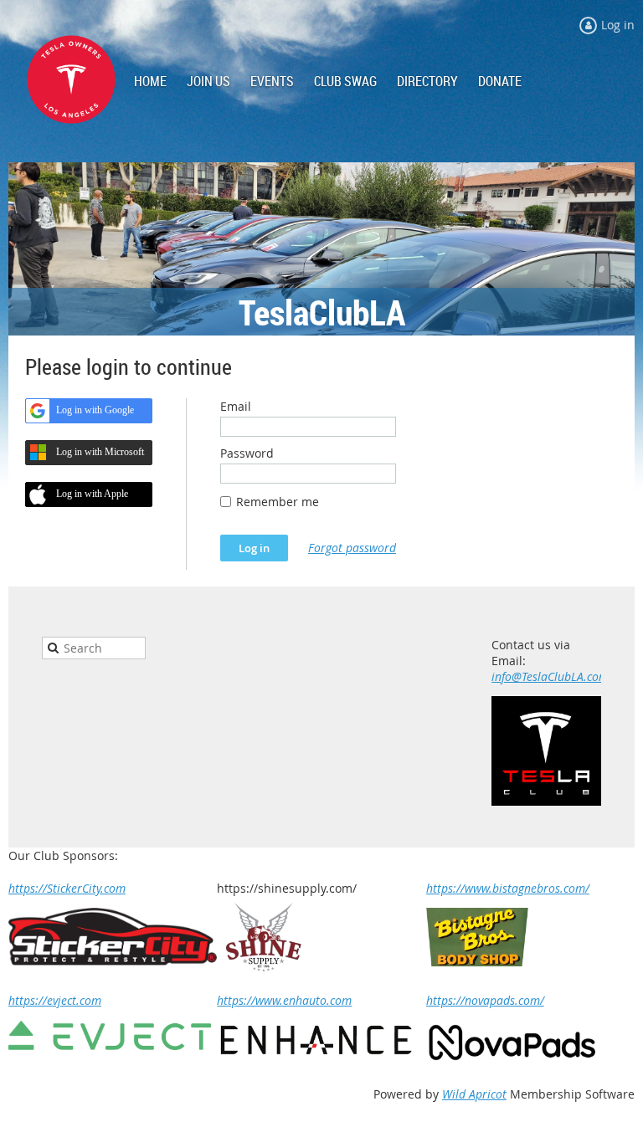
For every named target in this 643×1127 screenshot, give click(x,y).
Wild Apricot (474, 1094)
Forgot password (352, 548)
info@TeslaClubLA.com (550, 676)
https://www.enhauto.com (284, 1000)
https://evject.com (54, 1000)
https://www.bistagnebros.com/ (507, 888)
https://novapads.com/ (485, 1000)
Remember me (277, 502)
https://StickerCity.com (67, 888)
